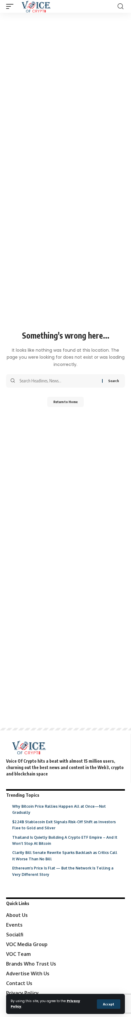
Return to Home (65, 402)
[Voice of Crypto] (36, 6)
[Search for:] (58, 381)
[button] (108, 1004)
